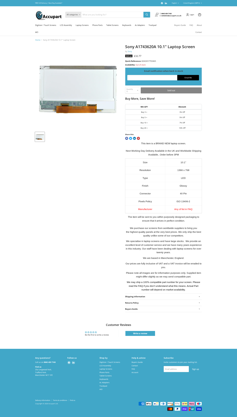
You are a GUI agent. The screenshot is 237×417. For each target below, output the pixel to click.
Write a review (140, 333)
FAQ (191, 25)
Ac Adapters (140, 25)
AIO (36, 32)
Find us (72, 400)
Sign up (195, 369)
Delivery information (42, 400)
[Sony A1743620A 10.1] (40, 137)
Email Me (188, 78)
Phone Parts (97, 25)
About (199, 25)
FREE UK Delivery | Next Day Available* (48, 3)
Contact (198, 32)
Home (37, 40)
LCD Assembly (66, 25)
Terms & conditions (60, 400)
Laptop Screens (82, 25)
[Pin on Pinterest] (138, 138)
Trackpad (152, 25)
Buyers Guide (180, 25)
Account (135, 372)
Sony (130, 51)
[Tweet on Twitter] (130, 138)
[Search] (146, 14)
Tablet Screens (112, 25)
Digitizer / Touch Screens (45, 25)
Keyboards (126, 25)
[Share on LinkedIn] (134, 138)
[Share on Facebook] (126, 138)
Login (192, 14)
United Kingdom (191, 3)
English (174, 3)
